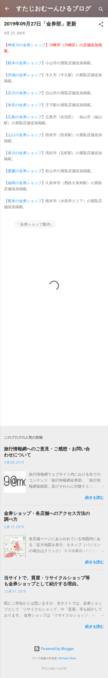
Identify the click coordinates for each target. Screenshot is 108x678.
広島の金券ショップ (25, 117)
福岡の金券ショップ (25, 183)
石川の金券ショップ (25, 93)
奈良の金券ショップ (25, 105)
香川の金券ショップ (25, 153)
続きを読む (94, 497)
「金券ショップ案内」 (35, 224)
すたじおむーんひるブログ (53, 8)
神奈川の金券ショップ (26, 45)
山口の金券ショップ (25, 135)
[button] (101, 25)
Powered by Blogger (57, 649)
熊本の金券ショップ (25, 201)
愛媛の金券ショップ (25, 171)
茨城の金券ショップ (25, 75)
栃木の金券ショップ (25, 63)
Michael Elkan (67, 658)
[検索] (101, 10)
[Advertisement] (54, 383)
